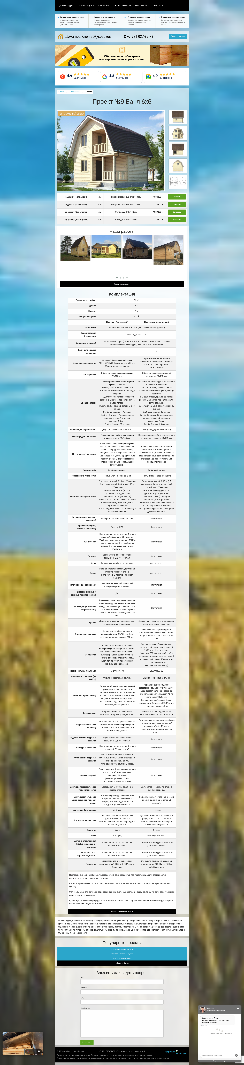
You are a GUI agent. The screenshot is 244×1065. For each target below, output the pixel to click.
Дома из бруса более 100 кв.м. (122, 949)
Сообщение (85, 1008)
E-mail (82, 998)
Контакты (158, 5)
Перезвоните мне (178, 36)
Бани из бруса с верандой (122, 958)
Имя (82, 978)
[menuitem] (66, 5)
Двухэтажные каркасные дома (122, 954)
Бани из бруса (104, 5)
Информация (141, 5)
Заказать (177, 197)
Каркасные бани (123, 5)
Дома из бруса (66, 5)
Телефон (83, 988)
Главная (61, 92)
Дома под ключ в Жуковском (87, 36)
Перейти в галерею (122, 284)
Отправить (87, 1042)
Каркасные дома (86, 5)
